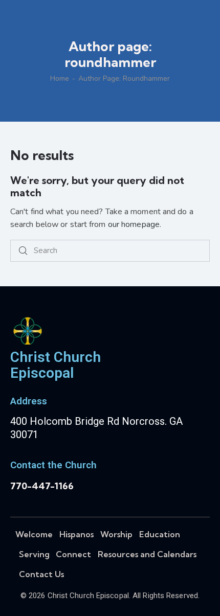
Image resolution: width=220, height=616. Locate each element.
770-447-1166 (42, 486)
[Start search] (23, 251)
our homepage (134, 224)
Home (59, 78)
